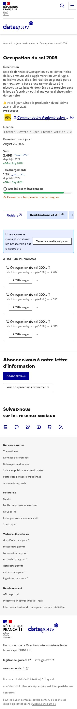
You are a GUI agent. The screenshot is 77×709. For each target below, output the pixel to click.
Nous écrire (9, 512)
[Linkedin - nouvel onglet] (5, 427)
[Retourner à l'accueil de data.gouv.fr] (18, 26)
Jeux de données (25, 43)
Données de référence (16, 457)
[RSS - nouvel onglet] (61, 427)
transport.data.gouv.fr (15, 553)
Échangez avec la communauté (20, 518)
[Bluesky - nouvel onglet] (28, 427)
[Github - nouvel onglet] (50, 427)
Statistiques (9, 524)
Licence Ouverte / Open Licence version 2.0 (37, 132)
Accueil (7, 43)
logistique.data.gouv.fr (16, 578)
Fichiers (14, 215)
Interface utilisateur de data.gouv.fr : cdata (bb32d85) (34, 607)
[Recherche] (62, 6)
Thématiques (10, 451)
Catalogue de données (16, 464)
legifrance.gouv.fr (15, 660)
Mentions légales (31, 686)
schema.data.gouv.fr (14, 483)
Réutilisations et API (47, 214)
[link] (20, 280)
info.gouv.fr (43, 660)
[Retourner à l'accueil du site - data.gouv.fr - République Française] (43, 629)
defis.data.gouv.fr (13, 566)
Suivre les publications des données (23, 470)
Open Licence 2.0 (42, 704)
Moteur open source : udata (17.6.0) (23, 601)
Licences (8, 679)
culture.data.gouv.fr (14, 572)
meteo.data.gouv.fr (14, 546)
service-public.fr (14, 668)
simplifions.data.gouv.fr (16, 540)
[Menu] (72, 6)
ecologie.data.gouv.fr (15, 559)
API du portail (11, 594)
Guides (7, 499)
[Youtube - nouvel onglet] (39, 427)
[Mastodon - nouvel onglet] (17, 427)
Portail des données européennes (22, 477)
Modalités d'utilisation (27, 679)
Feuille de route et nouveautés (20, 505)
